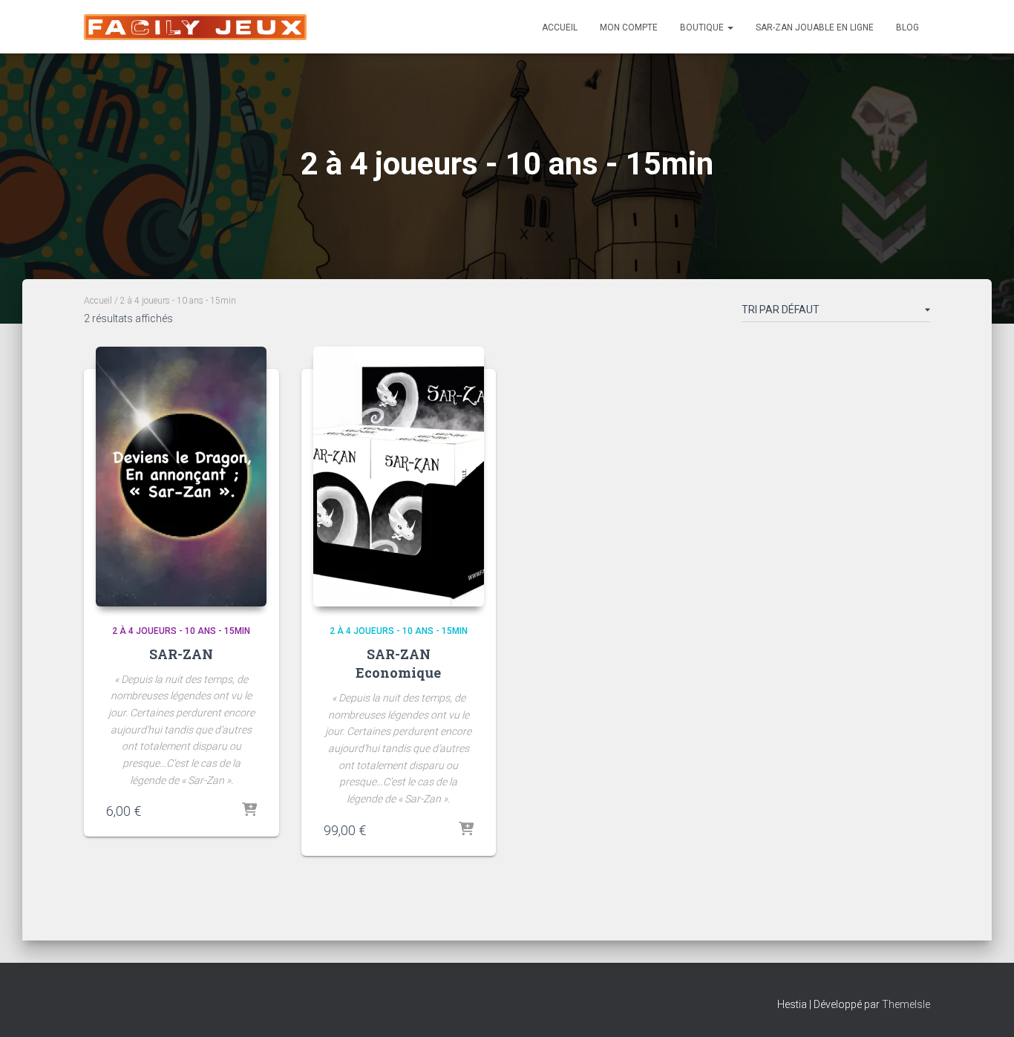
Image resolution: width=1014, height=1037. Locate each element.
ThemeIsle (906, 1004)
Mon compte (629, 27)
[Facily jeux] (195, 27)
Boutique (703, 27)
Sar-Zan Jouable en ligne (815, 27)
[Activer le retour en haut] (985, 1007)
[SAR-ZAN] (181, 476)
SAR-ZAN (181, 654)
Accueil (560, 27)
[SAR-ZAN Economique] (398, 476)
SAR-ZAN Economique (398, 663)
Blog (907, 27)
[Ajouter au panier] (249, 810)
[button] (729, 27)
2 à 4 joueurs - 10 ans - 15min (181, 631)
